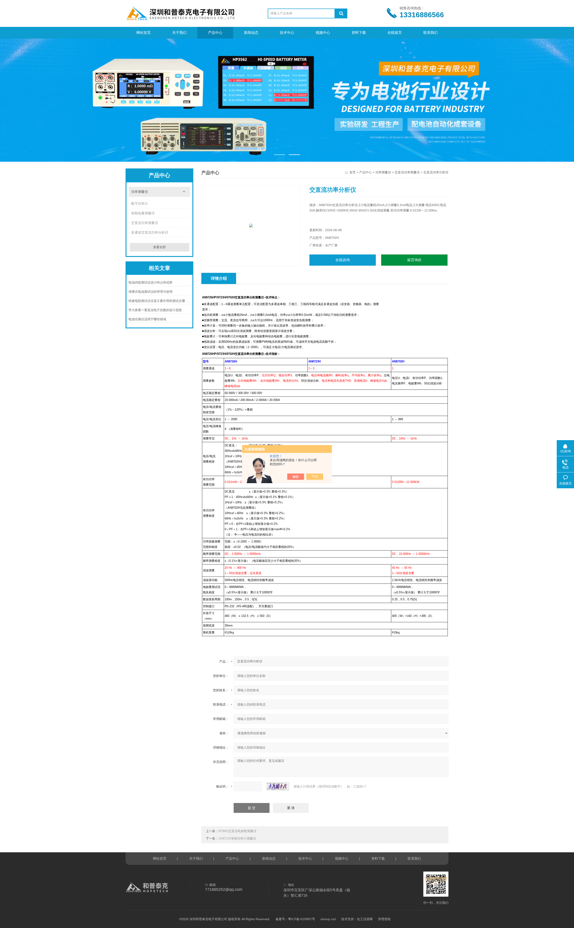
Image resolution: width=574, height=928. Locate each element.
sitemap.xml (328, 919)
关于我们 (179, 32)
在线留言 (394, 32)
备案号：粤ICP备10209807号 (295, 919)
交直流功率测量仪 (144, 223)
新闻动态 (251, 32)
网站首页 (143, 32)
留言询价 (414, 260)
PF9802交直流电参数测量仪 (237, 831)
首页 (352, 172)
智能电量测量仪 (143, 213)
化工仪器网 (365, 919)
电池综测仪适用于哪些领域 (147, 319)
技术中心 (287, 32)
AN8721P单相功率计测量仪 (237, 838)
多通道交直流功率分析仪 (149, 232)
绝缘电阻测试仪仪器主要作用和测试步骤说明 (159, 301)
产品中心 (215, 32)
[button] (279, 154)
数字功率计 (139, 203)
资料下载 (359, 32)
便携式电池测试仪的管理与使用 (150, 291)
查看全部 (159, 247)
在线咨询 (342, 260)
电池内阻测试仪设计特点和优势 (150, 282)
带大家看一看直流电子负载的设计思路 (155, 310)
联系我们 (430, 32)
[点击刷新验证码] (278, 786)
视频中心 (323, 32)
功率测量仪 (139, 192)
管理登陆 (384, 919)
